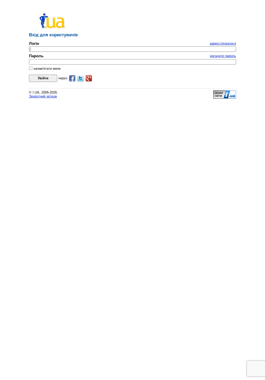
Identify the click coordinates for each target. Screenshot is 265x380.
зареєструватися (223, 43)
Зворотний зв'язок (43, 96)
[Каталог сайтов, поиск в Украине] (224, 97)
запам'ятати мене (46, 69)
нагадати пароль (223, 56)
